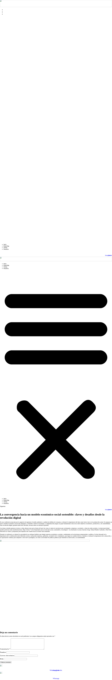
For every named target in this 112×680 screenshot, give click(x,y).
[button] (56, 129)
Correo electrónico (7, 655)
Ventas (5, 12)
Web (1, 659)
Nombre (3, 652)
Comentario (5, 649)
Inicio (5, 9)
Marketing (6, 11)
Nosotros (6, 14)
